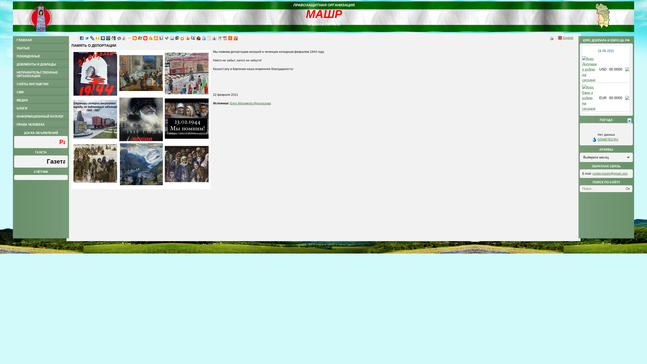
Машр (324, 14)
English (568, 38)
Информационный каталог (40, 116)
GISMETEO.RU (607, 139)
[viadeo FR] (182, 39)
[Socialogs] (209, 39)
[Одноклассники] (98, 39)
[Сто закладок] (193, 39)
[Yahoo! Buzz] (188, 39)
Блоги (22, 108)
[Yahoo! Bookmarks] (151, 39)
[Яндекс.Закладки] (119, 39)
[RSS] (156, 39)
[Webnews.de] (145, 39)
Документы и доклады (36, 64)
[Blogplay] (214, 39)
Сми (20, 92)
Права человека (31, 124)
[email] (172, 39)
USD (603, 69)
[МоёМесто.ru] (204, 39)
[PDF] (225, 39)
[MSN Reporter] (167, 39)
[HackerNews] (230, 39)
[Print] (220, 39)
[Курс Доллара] (589, 80)
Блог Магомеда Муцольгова (250, 103)
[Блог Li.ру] (161, 39)
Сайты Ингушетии (33, 84)
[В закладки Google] (113, 39)
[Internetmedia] (129, 39)
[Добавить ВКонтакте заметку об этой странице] (103, 39)
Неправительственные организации (37, 74)
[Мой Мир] (108, 39)
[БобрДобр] (198, 39)
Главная (24, 40)
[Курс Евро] (589, 108)
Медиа (22, 100)
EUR (603, 98)
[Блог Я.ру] (124, 39)
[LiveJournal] (92, 39)
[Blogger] (135, 39)
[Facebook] (82, 39)
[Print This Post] (552, 39)
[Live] (140, 39)
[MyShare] (236, 39)
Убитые (23, 48)
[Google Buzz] (177, 39)
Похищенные (28, 56)
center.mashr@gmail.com (610, 173)
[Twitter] (87, 39)
